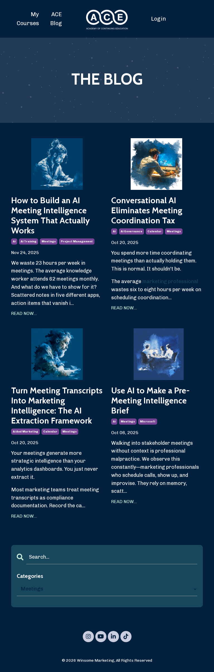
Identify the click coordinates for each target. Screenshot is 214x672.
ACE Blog (56, 19)
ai (14, 241)
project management (77, 241)
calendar (154, 231)
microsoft (147, 421)
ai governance (131, 231)
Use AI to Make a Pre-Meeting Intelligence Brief (150, 401)
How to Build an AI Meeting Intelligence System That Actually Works (50, 215)
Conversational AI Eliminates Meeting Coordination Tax (146, 210)
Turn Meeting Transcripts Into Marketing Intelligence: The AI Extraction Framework (57, 406)
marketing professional (170, 281)
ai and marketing (25, 431)
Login (158, 18)
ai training (29, 241)
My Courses (28, 19)
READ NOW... (24, 313)
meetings (49, 241)
